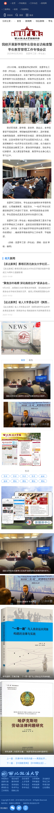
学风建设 (35, 787)
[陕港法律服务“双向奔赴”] (27, 414)
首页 (13, 3)
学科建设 (35, 781)
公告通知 (46, 787)
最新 (23, 360)
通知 (15, 481)
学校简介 (5, 778)
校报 (16, 9)
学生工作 (46, 781)
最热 (31, 360)
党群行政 (5, 781)
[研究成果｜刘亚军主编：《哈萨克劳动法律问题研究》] (27, 717)
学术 (5, 476)
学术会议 (25, 784)
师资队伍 (5, 787)
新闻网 (44, 3)
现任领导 (15, 778)
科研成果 (35, 784)
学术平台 (15, 787)
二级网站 (6, 9)
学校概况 (22, 3)
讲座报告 (15, 784)
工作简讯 (5, 790)
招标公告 (15, 790)
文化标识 (46, 778)
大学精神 (35, 778)
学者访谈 (46, 784)
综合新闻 (40, 21)
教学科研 (15, 781)
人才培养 (25, 781)
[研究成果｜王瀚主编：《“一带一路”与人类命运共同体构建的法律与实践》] (27, 642)
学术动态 (25, 787)
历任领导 (25, 778)
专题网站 (25, 9)
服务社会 (5, 784)
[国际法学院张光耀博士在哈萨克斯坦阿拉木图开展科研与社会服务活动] (27, 381)
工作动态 (33, 3)
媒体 (43, 476)
